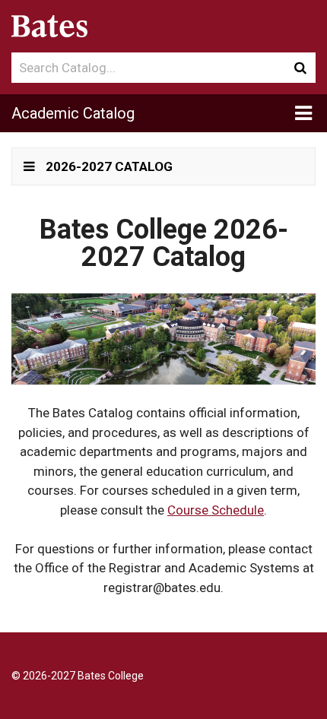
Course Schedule (215, 510)
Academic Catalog (73, 113)
